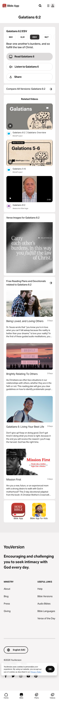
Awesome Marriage (20, 208)
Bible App (18, 518)
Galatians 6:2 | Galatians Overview (32, 132)
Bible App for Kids (39, 518)
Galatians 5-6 (22, 168)
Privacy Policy (36, 671)
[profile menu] (50, 6)
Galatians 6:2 (22, 205)
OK (50, 669)
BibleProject (17, 136)
